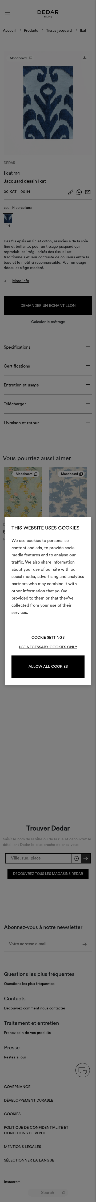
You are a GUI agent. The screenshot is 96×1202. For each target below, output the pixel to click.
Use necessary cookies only (48, 647)
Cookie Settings (48, 637)
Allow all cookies (48, 667)
